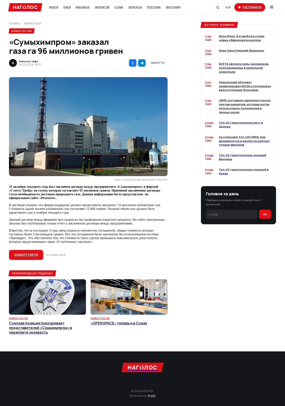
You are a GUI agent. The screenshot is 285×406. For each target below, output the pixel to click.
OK (265, 214)
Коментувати (26, 255)
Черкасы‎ (135, 7)
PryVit (152, 395)
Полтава (154, 7)
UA (140, 378)
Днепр (54, 7)
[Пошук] (217, 7)
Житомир (173, 7)
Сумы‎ (119, 7)
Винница (83, 7)
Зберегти (157, 63)
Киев (67, 7)
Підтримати (252, 7)
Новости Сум (32, 23)
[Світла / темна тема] (228, 7)
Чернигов (102, 7)
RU (145, 378)
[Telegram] (142, 63)
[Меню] (271, 7)
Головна (14, 23)
